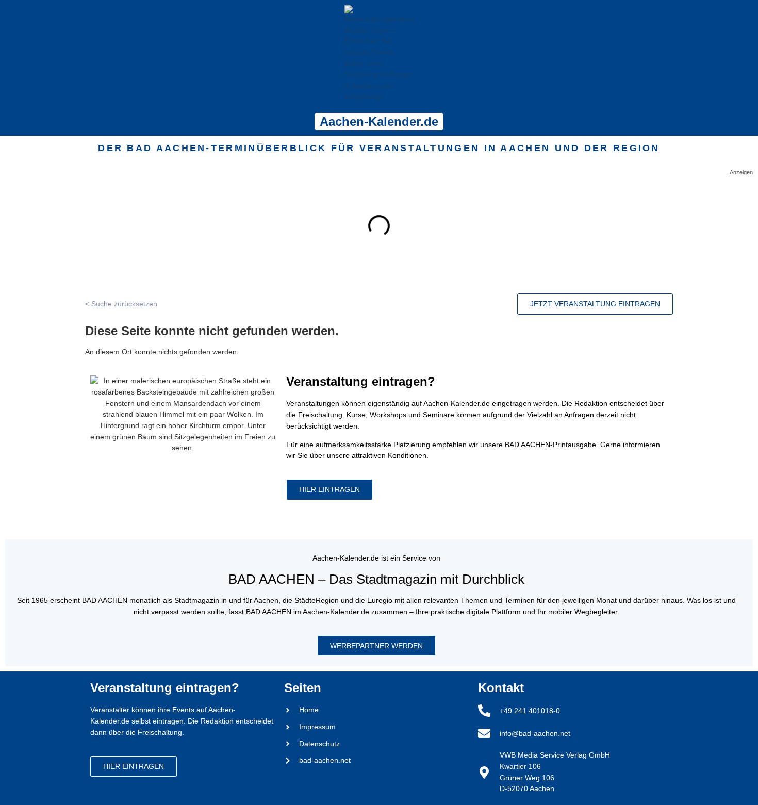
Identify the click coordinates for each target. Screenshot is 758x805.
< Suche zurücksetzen (121, 304)
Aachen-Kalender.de (379, 121)
